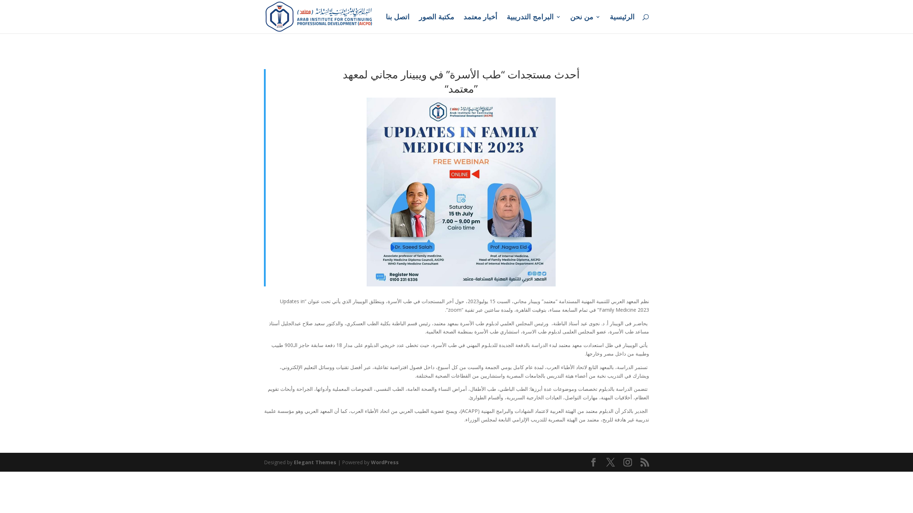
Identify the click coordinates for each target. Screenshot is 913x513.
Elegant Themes (315, 462)
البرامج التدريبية (530, 17)
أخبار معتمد (481, 17)
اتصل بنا (398, 17)
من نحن (581, 17)
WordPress (385, 462)
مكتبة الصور (436, 17)
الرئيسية (622, 17)
